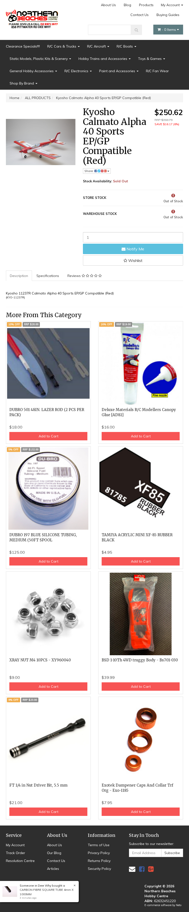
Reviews (74, 276)
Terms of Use (99, 845)
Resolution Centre (20, 861)
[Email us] (132, 869)
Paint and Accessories (117, 71)
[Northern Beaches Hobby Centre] (33, 17)
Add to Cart (48, 436)
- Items (169, 29)
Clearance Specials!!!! (23, 46)
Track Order (15, 853)
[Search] (136, 30)
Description (19, 276)
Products (146, 5)
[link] (141, 869)
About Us (108, 5)
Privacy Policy (99, 853)
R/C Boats (125, 46)
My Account (171, 5)
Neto (178, 905)
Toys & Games (150, 58)
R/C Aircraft (97, 46)
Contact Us (139, 15)
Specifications (47, 276)
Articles (53, 868)
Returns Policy (99, 861)
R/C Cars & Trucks (62, 46)
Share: (89, 171)
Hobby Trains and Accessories (103, 58)
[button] (133, 260)
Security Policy (99, 868)
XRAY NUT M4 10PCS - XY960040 (40, 660)
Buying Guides (168, 15)
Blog (127, 5)
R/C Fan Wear (157, 71)
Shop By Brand (22, 83)
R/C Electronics (76, 71)
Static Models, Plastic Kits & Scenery (39, 58)
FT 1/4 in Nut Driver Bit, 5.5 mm (38, 785)
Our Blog (54, 853)
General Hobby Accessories (32, 71)
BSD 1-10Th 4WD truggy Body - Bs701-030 (140, 660)
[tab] (19, 276)
